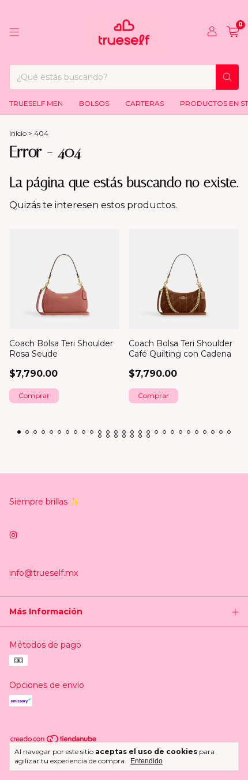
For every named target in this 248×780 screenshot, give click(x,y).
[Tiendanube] (54, 741)
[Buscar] (227, 77)
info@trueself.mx (43, 573)
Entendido (146, 761)
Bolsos (94, 103)
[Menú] (14, 32)
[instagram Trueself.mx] (13, 535)
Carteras (144, 103)
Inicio (18, 133)
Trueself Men (36, 103)
